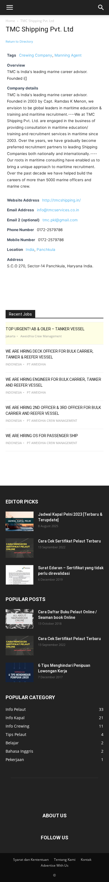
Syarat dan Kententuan (31, 859)
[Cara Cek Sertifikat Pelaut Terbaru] (20, 548)
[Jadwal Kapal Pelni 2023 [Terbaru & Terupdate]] (20, 521)
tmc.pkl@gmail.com (60, 220)
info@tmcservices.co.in (58, 210)
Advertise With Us (54, 865)
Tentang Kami (64, 859)
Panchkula (46, 249)
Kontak (86, 859)
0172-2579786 (51, 240)
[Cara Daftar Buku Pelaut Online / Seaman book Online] (20, 619)
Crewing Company (35, 55)
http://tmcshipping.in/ (61, 200)
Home (10, 20)
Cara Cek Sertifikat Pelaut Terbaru (69, 541)
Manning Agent (68, 55)
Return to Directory (19, 41)
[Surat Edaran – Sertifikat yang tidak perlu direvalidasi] (20, 575)
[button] (9, 7)
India (30, 249)
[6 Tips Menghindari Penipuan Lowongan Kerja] (20, 672)
